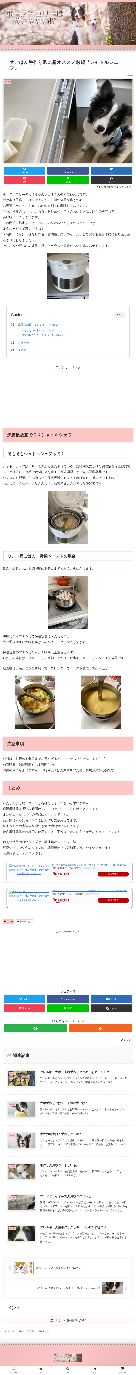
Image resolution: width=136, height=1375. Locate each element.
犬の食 (10, 921)
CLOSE (119, 315)
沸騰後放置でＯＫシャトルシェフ (38, 324)
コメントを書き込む (68, 1320)
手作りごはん (26, 921)
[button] (126, 715)
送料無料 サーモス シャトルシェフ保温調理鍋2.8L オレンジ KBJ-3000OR (89, 891)
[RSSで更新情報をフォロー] (100, 1028)
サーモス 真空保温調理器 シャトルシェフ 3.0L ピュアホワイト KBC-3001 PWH (90, 865)
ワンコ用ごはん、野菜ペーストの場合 (43, 335)
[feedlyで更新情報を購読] (35, 1028)
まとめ (22, 349)
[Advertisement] (68, 395)
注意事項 (23, 342)
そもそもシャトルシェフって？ (39, 330)
